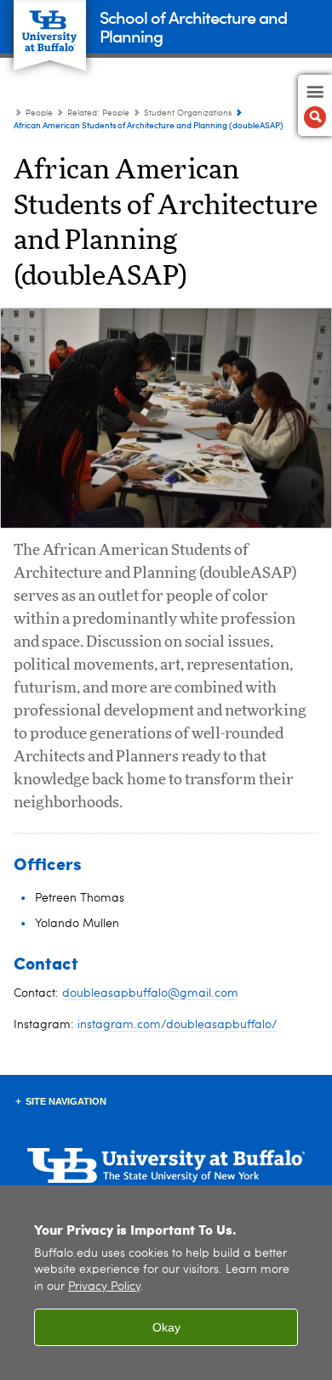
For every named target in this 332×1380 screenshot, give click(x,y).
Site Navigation (66, 1101)
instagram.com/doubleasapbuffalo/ (177, 1025)
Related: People (98, 113)
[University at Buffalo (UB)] (50, 26)
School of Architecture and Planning (193, 26)
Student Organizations (188, 113)
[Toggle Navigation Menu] (315, 105)
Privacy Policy (104, 1287)
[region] (166, 1282)
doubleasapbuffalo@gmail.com (150, 993)
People (39, 113)
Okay (166, 1327)
